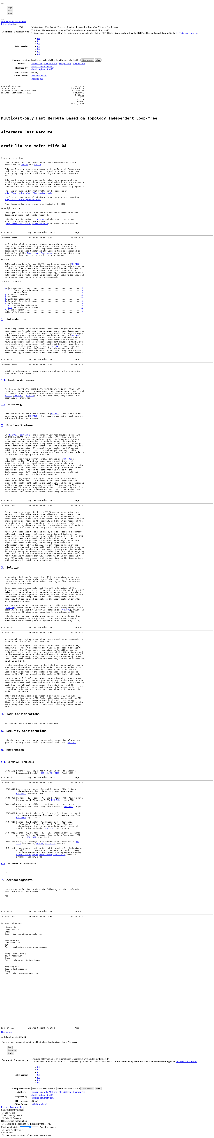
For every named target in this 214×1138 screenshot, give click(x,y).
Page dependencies (48, 1127)
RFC (77, 841)
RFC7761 (72, 742)
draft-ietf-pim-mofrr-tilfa (42, 66)
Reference (19, 1130)
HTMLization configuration (14, 1121)
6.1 (10, 305)
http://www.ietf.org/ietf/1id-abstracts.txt (29, 193)
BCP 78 (24, 165)
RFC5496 (10, 608)
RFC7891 (66, 610)
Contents (17, 1118)
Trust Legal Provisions (39, 253)
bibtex (37, 75)
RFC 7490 (21, 817)
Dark (10, 11)
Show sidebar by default (12, 1110)
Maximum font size (10, 1127)
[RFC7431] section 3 (19, 435)
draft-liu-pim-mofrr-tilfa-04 (13, 22)
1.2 (10, 292)
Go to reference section (16, 1135)
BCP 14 (8, 396)
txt (32, 75)
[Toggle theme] (2, 3)
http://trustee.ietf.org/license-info (27, 224)
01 (38, 41)
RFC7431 (75, 264)
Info (7, 1118)
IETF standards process (186, 33)
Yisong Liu (36, 63)
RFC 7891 (31, 837)
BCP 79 (37, 165)
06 (38, 54)
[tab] (10, 1047)
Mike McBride (50, 63)
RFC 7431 (68, 807)
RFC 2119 (54, 773)
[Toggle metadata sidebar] (2, 19)
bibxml (44, 75)
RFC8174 (30, 396)
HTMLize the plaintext (15, 1124)
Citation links (7, 1132)
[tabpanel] (107, 1083)
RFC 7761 (50, 828)
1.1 (10, 290)
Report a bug (37, 79)
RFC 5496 (56, 800)
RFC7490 (33, 416)
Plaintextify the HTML (40, 1124)
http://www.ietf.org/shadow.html (23, 200)
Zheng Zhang (65, 63)
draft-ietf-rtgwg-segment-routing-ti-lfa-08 (40, 855)
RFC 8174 (50, 844)
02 (38, 44)
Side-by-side (87, 60)
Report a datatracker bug (12, 1107)
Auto (10, 14)
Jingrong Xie (79, 63)
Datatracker (6, 1032)
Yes (6, 1113)
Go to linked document (40, 1135)
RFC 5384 (21, 793)
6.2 (10, 308)
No (13, 1113)
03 (38, 46)
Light (10, 8)
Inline (98, 60)
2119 (18, 844)
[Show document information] (15, 24)
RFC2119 (18, 396)
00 (38, 38)
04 (38, 49)
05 (38, 51)
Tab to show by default (11, 1115)
